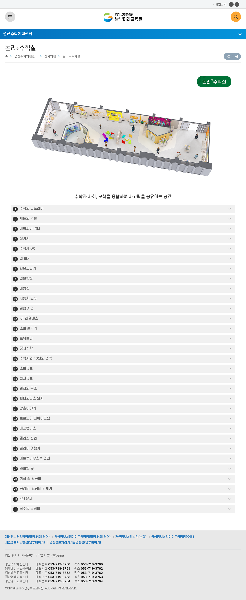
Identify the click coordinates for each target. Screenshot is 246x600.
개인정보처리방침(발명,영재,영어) (27, 537)
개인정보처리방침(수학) (130, 537)
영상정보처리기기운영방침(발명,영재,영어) (82, 537)
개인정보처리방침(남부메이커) (25, 542)
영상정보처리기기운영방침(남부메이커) (75, 542)
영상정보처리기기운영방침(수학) (172, 537)
